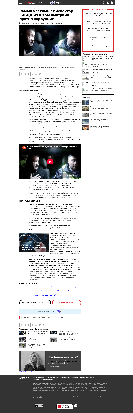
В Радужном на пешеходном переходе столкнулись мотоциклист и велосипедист (98, 30)
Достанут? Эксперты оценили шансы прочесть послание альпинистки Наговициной (102, 64)
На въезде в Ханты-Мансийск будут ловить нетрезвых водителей (36, 345)
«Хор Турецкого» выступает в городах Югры (98, 14)
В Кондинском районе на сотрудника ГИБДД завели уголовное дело (67, 339)
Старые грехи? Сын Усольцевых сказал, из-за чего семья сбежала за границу (102, 84)
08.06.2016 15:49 (24, 8)
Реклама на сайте (53, 377)
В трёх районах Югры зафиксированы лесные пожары (98, 38)
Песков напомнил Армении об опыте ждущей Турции (101, 101)
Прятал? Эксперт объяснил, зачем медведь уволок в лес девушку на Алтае (101, 90)
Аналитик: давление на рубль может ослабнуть (101, 114)
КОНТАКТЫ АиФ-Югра (39, 377)
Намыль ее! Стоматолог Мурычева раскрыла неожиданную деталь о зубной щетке (101, 71)
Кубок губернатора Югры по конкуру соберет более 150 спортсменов (98, 22)
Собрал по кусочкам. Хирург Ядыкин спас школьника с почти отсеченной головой (102, 58)
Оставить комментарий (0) (67, 302)
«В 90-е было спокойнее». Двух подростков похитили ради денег (101, 76)
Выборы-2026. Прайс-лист (87, 377)
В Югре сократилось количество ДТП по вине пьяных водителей (38, 332)
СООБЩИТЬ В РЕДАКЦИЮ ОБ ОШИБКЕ (43, 379)
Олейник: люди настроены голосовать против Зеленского (99, 107)
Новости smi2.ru (25, 371)
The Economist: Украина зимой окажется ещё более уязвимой (99, 120)
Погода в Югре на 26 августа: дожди (98, 46)
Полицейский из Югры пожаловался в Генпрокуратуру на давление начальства (68, 333)
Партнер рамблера (49, 405)
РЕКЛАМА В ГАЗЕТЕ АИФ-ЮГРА (69, 377)
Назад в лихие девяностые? (44, 295)
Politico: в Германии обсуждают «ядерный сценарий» (99, 126)
